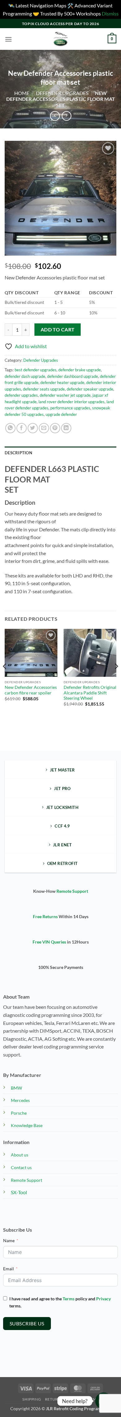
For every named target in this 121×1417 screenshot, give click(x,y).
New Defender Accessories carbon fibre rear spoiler (31, 690)
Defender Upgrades (62, 93)
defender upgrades (21, 395)
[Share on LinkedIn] (66, 428)
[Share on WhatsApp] (10, 428)
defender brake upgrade (79, 369)
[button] (8, 39)
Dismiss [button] (110, 13)
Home (21, 93)
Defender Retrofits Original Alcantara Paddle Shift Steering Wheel (90, 693)
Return (53, 1399)
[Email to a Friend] (44, 428)
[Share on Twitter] (33, 428)
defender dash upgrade (25, 376)
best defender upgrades (35, 369)
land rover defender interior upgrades (71, 401)
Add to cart (58, 329)
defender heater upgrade (62, 382)
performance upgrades (70, 407)
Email (8, 1268)
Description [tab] (18, 452)
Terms (68, 1298)
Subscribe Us (27, 1323)
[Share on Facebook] (21, 428)
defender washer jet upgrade (65, 395)
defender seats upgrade (44, 389)
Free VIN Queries (49, 941)
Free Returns (45, 916)
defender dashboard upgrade (72, 376)
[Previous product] (66, 116)
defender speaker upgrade (90, 389)
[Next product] (55, 116)
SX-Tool (19, 1192)
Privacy (103, 1298)
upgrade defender (61, 414)
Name (9, 1240)
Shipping (31, 1399)
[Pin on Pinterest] (55, 428)
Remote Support (72, 891)
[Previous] (5, 678)
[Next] (116, 678)
